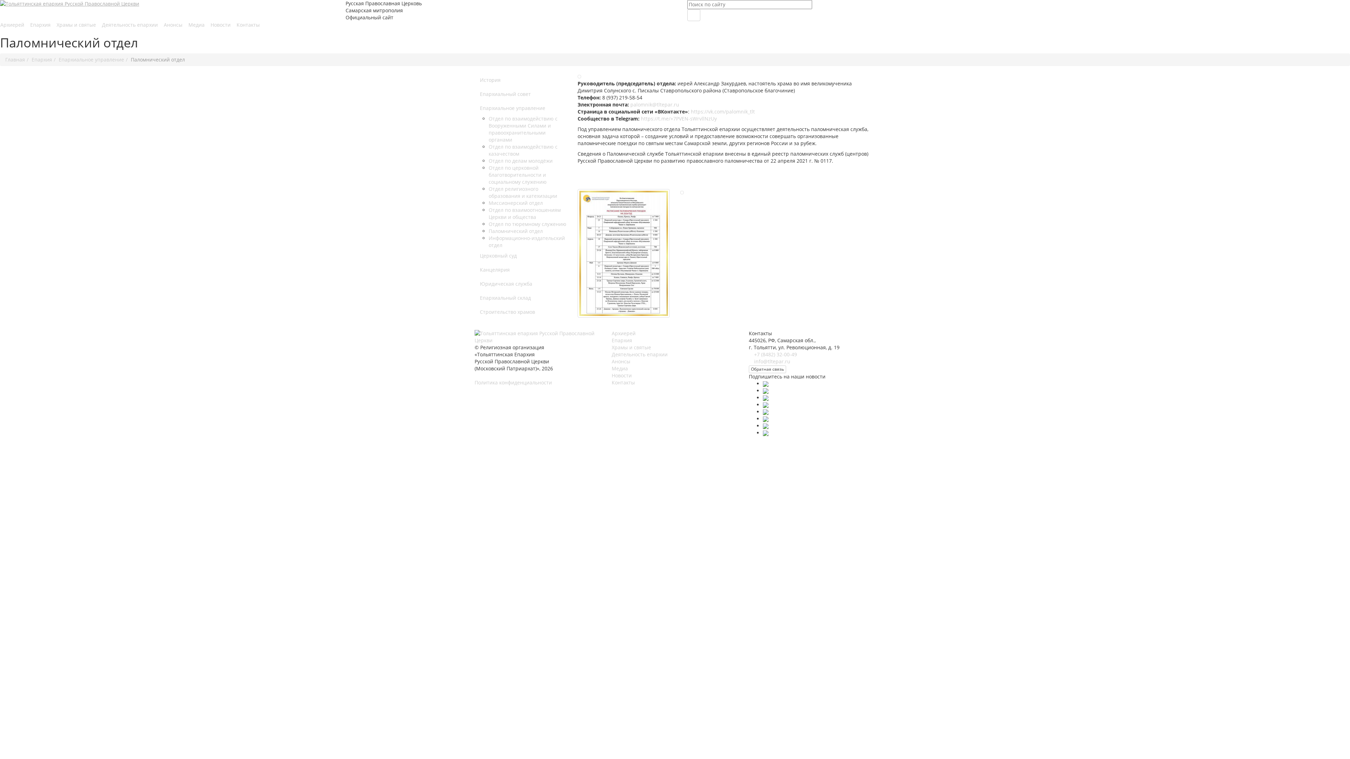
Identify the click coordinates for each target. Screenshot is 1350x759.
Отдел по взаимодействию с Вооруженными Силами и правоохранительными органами (523, 129)
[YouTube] (766, 404)
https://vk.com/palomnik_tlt (723, 111)
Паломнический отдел (516, 231)
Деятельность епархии (130, 24)
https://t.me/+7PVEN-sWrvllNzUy (679, 118)
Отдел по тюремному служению (527, 224)
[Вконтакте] (766, 390)
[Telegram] (766, 411)
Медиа (197, 24)
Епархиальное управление (512, 108)
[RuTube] (766, 418)
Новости (221, 24)
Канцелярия (495, 269)
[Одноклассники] (766, 397)
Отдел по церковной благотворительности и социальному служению (518, 174)
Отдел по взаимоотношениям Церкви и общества (525, 213)
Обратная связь (767, 369)
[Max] (766, 383)
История (490, 80)
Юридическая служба (506, 283)
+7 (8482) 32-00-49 (775, 354)
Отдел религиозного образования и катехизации (523, 192)
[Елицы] (766, 425)
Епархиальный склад (505, 297)
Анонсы (174, 24)
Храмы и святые (77, 24)
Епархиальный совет (505, 94)
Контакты (248, 24)
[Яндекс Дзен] (766, 432)
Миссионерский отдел (516, 203)
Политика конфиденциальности (513, 382)
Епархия (41, 24)
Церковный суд (498, 255)
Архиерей (13, 24)
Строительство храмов (507, 312)
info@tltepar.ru (772, 361)
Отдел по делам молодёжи (521, 160)
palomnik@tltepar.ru (654, 104)
